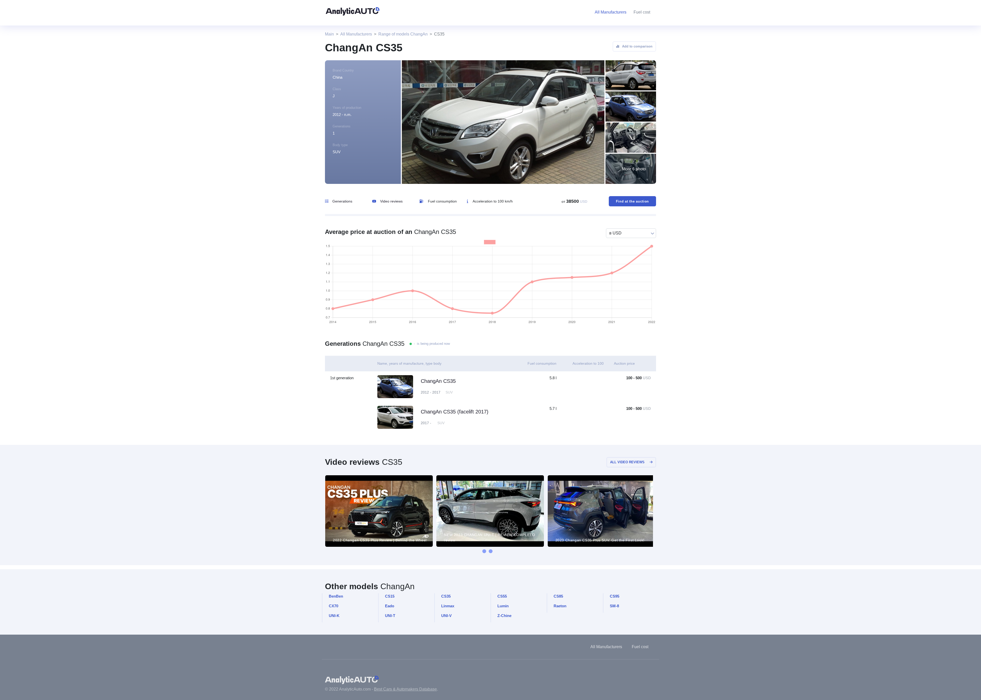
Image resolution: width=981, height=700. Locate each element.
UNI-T (390, 615)
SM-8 (614, 606)
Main (329, 34)
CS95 (614, 596)
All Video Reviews (627, 462)
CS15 (389, 596)
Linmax (447, 606)
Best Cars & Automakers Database (405, 689)
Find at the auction (632, 201)
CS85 (558, 596)
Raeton (560, 606)
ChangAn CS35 (438, 381)
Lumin (503, 606)
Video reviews (391, 201)
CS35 (446, 596)
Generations (342, 201)
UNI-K (334, 615)
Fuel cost (642, 12)
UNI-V (446, 615)
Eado (389, 606)
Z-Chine (504, 615)
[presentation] (484, 551)
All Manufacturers (356, 34)
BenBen (336, 596)
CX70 (333, 606)
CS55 (502, 596)
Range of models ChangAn (403, 34)
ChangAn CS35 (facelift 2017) (454, 411)
